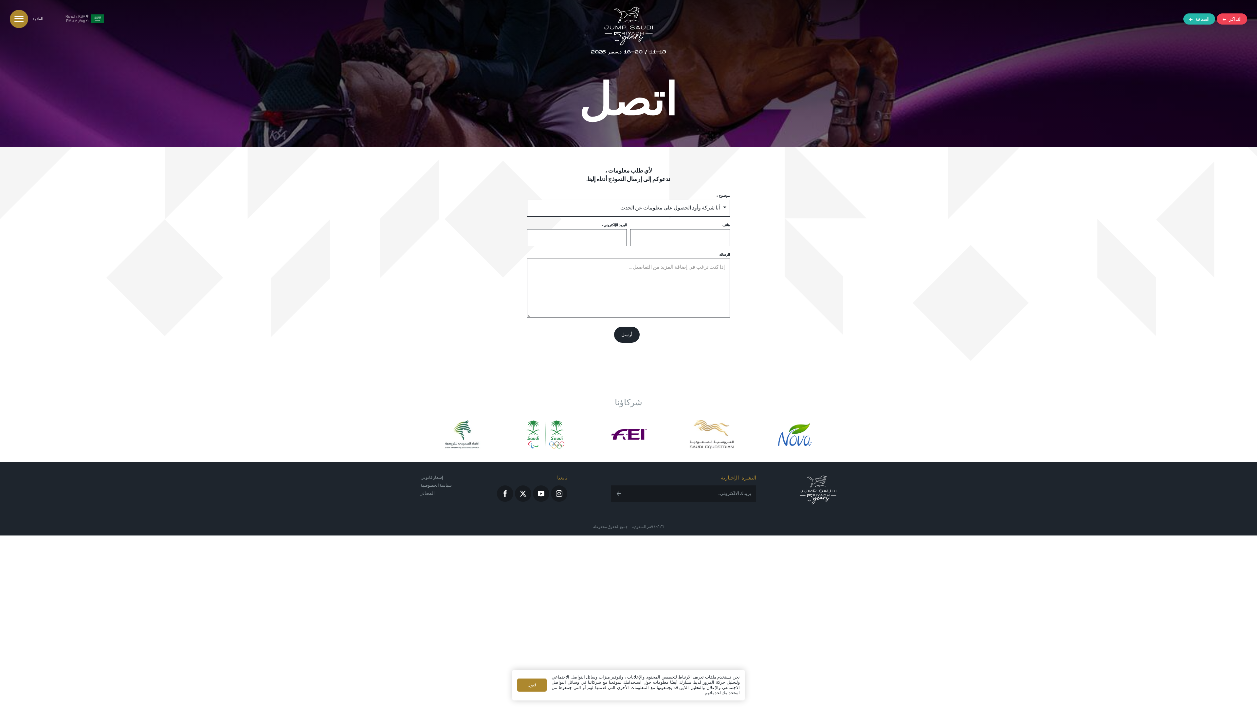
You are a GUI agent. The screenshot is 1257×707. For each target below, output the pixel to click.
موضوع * (723, 196)
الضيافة (1202, 19)
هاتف (726, 225)
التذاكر (1235, 19)
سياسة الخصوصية (436, 485)
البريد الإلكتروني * (614, 225)
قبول (532, 685)
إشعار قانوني (432, 477)
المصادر (428, 493)
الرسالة (724, 255)
